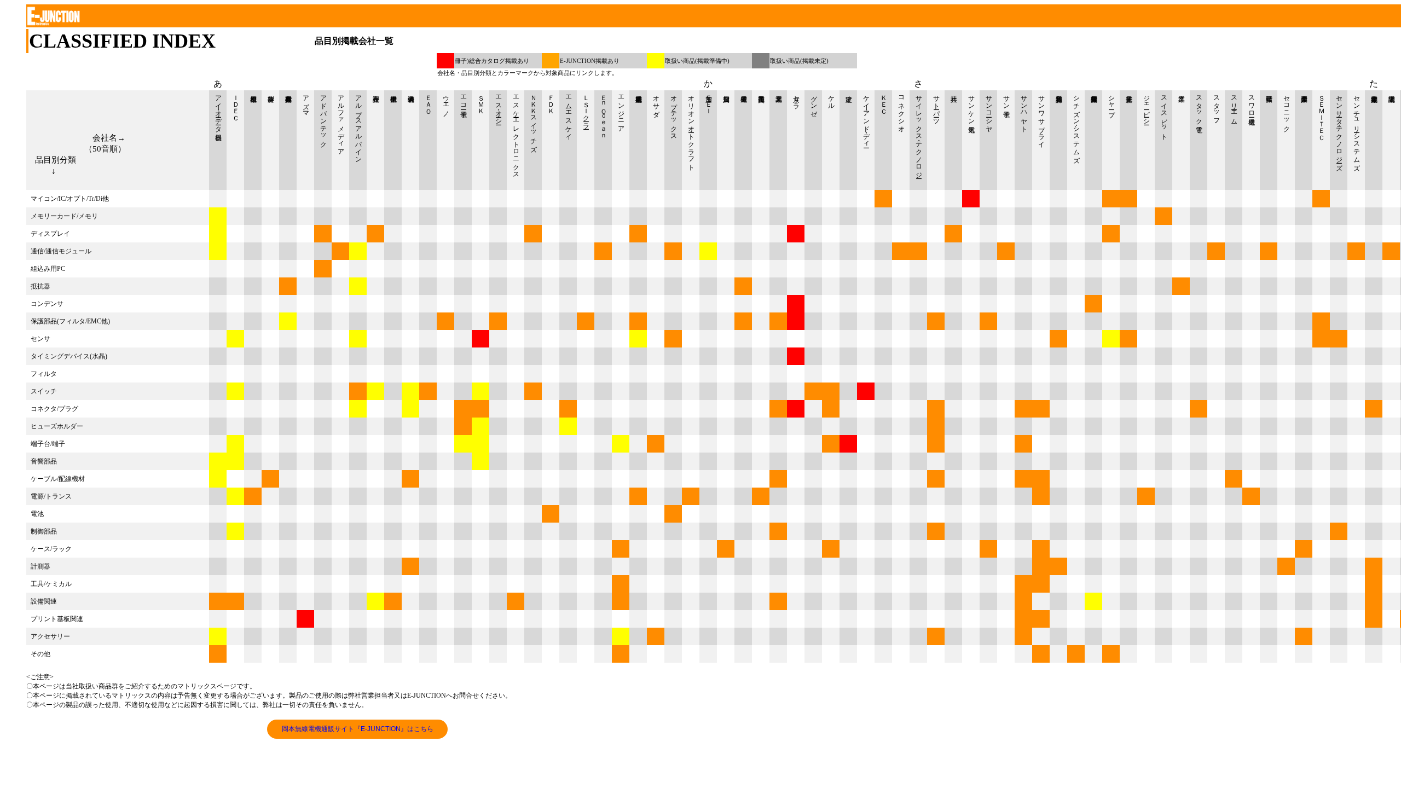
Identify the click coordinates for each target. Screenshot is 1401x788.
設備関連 (44, 601)
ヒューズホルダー (57, 426)
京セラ (796, 98)
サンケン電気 (971, 106)
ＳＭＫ (481, 101)
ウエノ (446, 102)
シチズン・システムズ (1076, 125)
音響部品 (44, 461)
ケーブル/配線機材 (58, 479)
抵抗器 (40, 286)
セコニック (1286, 110)
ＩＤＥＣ (236, 104)
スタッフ (1216, 106)
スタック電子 (1199, 106)
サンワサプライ (1041, 117)
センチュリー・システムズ (1357, 129)
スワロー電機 (1251, 102)
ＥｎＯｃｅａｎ (603, 114)
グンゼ (814, 102)
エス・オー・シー (498, 106)
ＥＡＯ (428, 101)
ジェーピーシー (1146, 106)
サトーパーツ (936, 106)
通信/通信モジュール (61, 251)
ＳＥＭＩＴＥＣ (1321, 114)
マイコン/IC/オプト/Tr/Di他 (70, 198)
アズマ (306, 102)
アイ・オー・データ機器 (218, 110)
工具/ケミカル (51, 584)
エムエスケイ (568, 114)
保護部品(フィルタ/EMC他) (70, 321)
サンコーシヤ (989, 110)
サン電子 (1006, 98)
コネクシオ (901, 110)
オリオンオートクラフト (691, 129)
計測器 (40, 566)
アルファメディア (341, 121)
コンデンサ (47, 304)
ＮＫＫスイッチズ (533, 120)
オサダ (656, 102)
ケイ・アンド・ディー (866, 117)
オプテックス (674, 114)
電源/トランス (51, 496)
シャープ (1111, 102)
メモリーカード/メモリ (64, 216)
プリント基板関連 (57, 619)
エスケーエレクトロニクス (516, 133)
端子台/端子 (48, 444)
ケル (831, 98)
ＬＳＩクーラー (586, 108)
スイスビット (1164, 114)
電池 (37, 514)
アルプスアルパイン (358, 125)
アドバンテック (323, 117)
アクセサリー (50, 636)
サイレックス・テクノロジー (919, 133)
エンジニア (621, 110)
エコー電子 (463, 98)
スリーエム (1234, 106)
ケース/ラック (51, 549)
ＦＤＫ (551, 101)
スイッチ (44, 391)
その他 (40, 654)
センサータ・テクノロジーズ (1339, 129)
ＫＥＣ (884, 101)
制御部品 (44, 531)
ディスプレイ (50, 233)
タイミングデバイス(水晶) (69, 356)
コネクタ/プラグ (54, 409)
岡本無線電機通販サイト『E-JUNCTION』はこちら (357, 729)
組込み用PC (48, 269)
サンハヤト (1024, 110)
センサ (40, 339)
